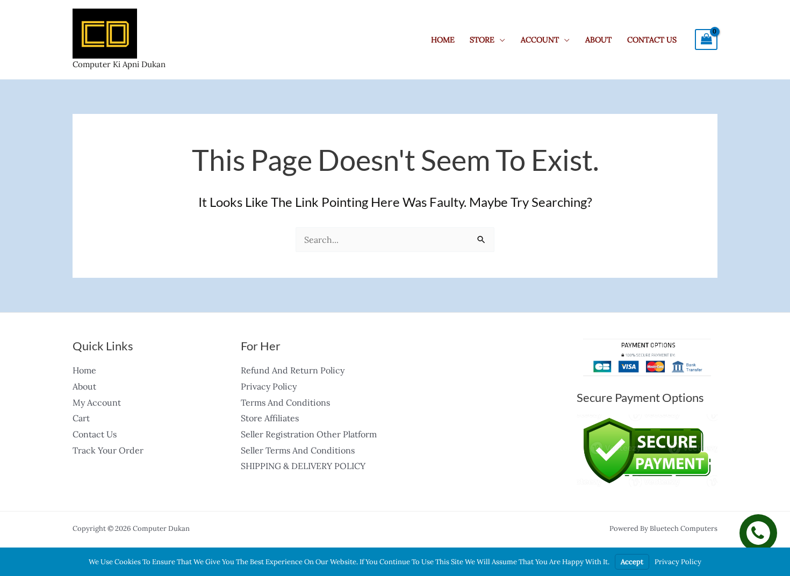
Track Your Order (108, 450)
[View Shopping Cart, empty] (706, 40)
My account (97, 402)
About (598, 40)
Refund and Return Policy (292, 370)
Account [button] (540, 40)
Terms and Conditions (285, 402)
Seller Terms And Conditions (298, 450)
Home (443, 40)
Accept (632, 561)
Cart (81, 418)
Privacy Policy (269, 386)
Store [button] (482, 40)
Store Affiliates (270, 418)
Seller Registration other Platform (309, 434)
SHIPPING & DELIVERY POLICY (303, 465)
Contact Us (652, 40)
